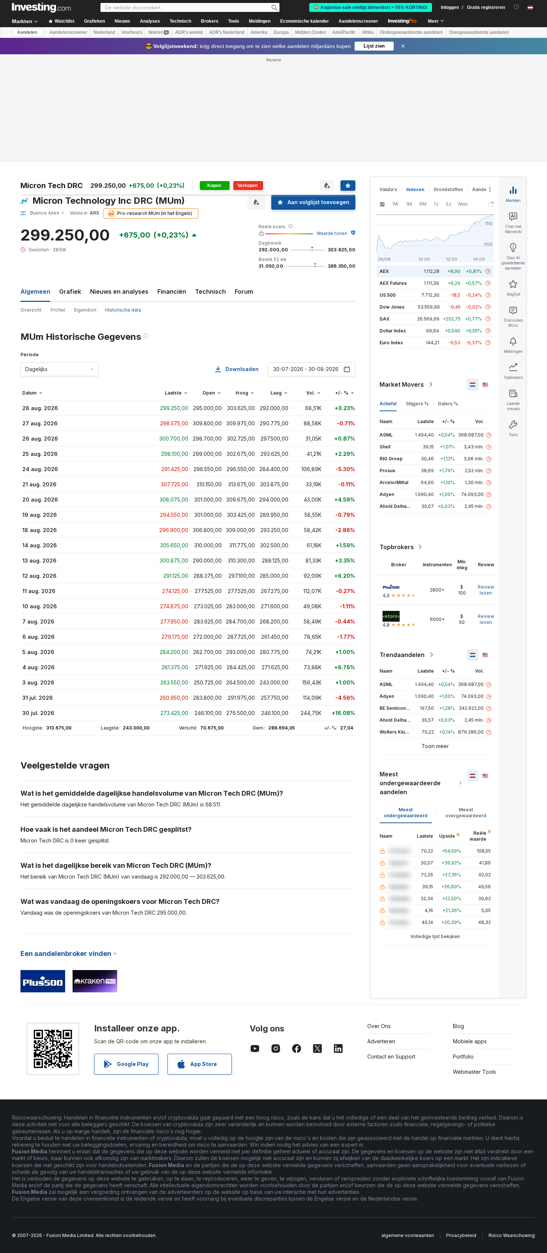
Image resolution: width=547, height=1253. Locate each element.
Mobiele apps (470, 1041)
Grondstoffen (448, 189)
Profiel (58, 310)
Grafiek (70, 291)
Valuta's (388, 189)
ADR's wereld (189, 32)
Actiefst (388, 403)
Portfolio (463, 1056)
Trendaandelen (402, 654)
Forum (244, 291)
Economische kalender (304, 21)
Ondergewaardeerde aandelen (411, 32)
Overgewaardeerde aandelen (479, 32)
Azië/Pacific (344, 32)
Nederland (104, 32)
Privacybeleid (461, 1235)
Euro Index (391, 342)
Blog (458, 1026)
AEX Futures (393, 283)
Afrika (368, 32)
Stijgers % (417, 403)
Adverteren (381, 1041)
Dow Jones (392, 307)
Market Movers (402, 384)
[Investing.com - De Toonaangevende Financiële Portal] (41, 7)
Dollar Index (393, 331)
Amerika (259, 32)
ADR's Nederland (226, 32)
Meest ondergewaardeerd (406, 812)
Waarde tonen (332, 233)
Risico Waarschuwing (512, 1235)
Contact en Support (391, 1056)
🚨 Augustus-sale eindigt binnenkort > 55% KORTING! (371, 7)
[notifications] (516, 6)
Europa (281, 32)
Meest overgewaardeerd (465, 812)
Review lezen (486, 590)
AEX (384, 271)
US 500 (388, 295)
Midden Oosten (310, 32)
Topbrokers (397, 547)
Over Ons (379, 1026)
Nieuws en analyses (119, 291)
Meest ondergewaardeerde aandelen (410, 783)
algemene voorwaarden (407, 1235)
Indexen (415, 189)
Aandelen (27, 32)
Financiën (171, 291)
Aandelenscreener (358, 21)
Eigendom (85, 310)
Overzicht (31, 310)
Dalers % (448, 403)
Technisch (210, 291)
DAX (385, 319)
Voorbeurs (131, 32)
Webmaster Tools (474, 1072)
